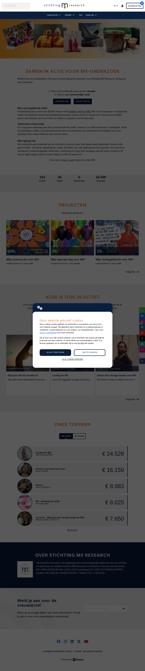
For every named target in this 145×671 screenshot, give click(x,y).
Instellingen (89, 352)
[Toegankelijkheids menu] (142, 3)
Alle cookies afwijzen (72, 359)
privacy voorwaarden (48, 333)
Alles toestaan (55, 352)
